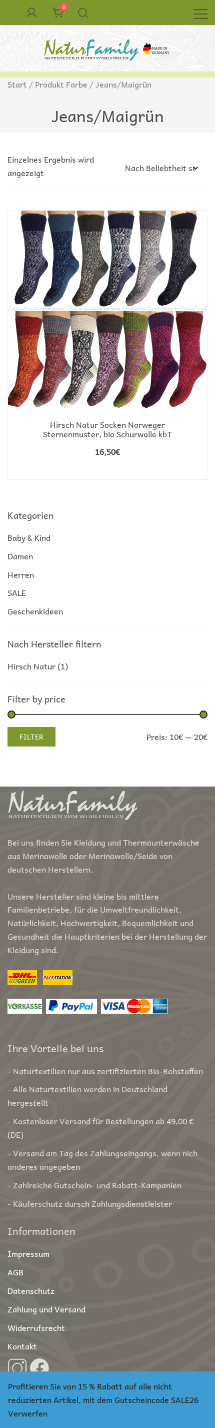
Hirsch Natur (32, 665)
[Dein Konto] (32, 13)
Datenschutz (31, 1290)
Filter (32, 736)
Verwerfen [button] (28, 1412)
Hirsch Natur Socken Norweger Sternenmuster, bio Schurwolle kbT (107, 429)
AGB (16, 1271)
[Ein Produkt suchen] (83, 13)
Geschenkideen (35, 610)
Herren (21, 574)
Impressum (29, 1253)
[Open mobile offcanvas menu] (201, 13)
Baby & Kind (29, 537)
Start (17, 84)
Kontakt (22, 1345)
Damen (20, 555)
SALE (17, 592)
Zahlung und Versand (47, 1308)
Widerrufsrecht (36, 1327)
